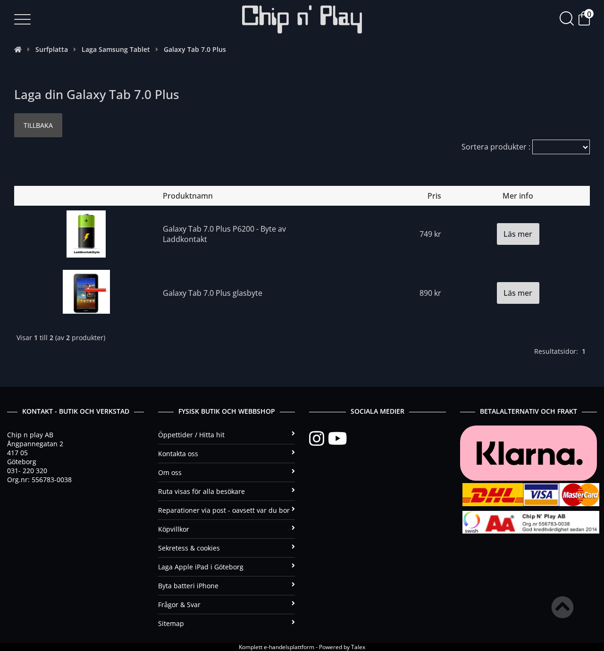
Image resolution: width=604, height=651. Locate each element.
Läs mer (517, 234)
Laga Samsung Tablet (116, 49)
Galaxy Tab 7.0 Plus (195, 49)
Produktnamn (188, 196)
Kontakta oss (178, 453)
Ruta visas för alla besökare (201, 491)
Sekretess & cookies (189, 547)
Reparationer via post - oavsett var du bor (224, 510)
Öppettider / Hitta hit (191, 434)
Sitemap (171, 623)
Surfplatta (51, 49)
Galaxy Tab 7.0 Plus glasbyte (212, 293)
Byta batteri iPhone (188, 585)
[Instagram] (318, 439)
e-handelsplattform (289, 647)
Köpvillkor (173, 529)
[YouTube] (337, 439)
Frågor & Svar (179, 604)
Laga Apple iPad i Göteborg (200, 566)
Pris (434, 196)
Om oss (170, 472)
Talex (358, 647)
